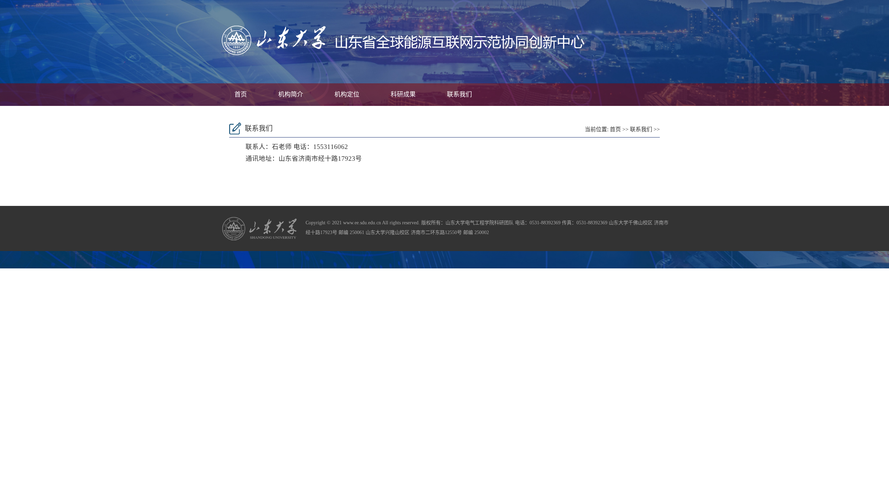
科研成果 (403, 94)
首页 (240, 94)
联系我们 (459, 94)
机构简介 (290, 94)
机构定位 (346, 94)
